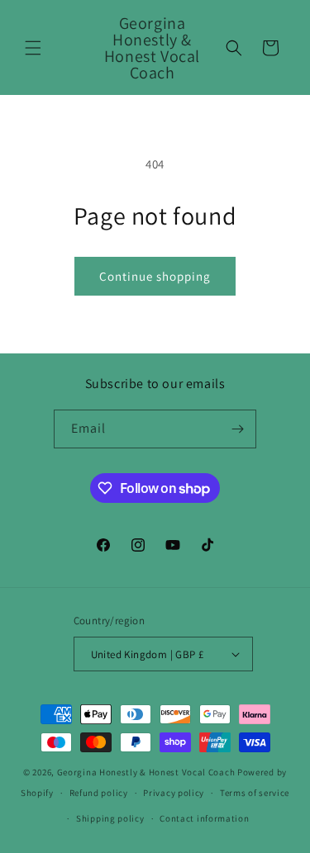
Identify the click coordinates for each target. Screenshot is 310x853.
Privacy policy (173, 793)
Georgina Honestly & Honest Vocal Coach (146, 772)
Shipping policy (110, 818)
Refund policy (98, 793)
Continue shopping (155, 276)
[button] (33, 48)
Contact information (204, 818)
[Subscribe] (237, 429)
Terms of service (254, 793)
